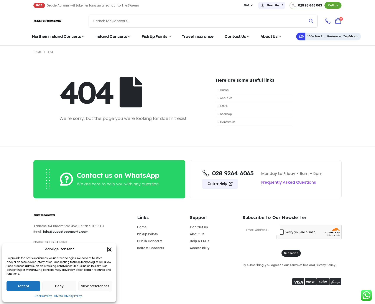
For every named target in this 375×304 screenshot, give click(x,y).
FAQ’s (224, 106)
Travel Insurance (197, 36)
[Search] (311, 21)
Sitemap (226, 114)
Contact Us (235, 36)
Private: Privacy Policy (68, 296)
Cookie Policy (43, 296)
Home (224, 90)
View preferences (95, 286)
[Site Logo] (47, 21)
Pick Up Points (154, 36)
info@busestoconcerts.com (65, 231)
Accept (23, 286)
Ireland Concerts (111, 36)
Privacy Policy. (326, 265)
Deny (59, 286)
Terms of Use (299, 265)
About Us (268, 36)
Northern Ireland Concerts (56, 36)
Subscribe (291, 253)
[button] (110, 249)
